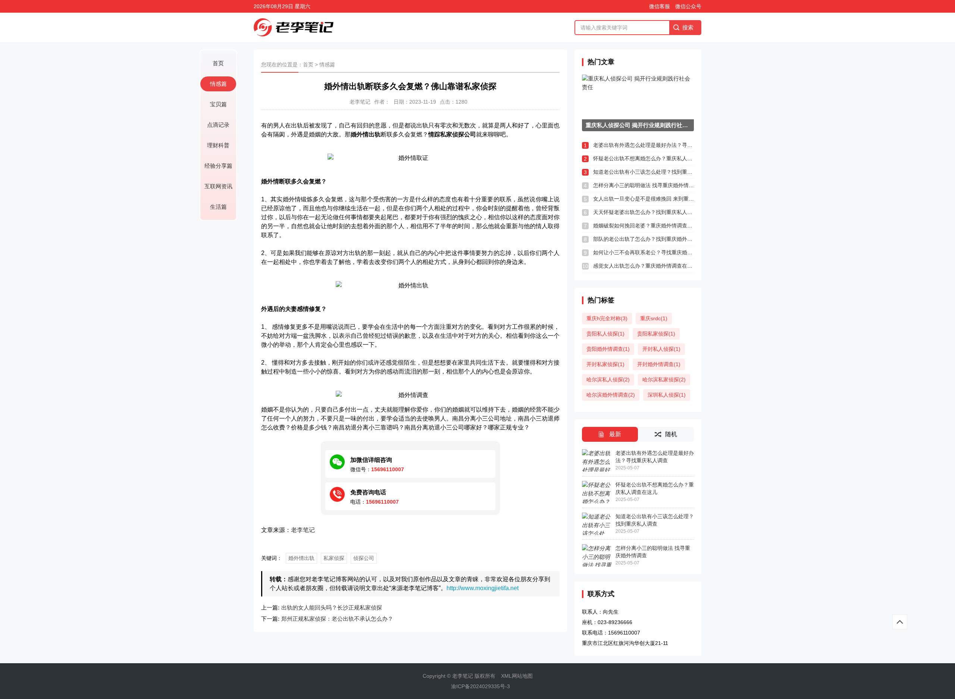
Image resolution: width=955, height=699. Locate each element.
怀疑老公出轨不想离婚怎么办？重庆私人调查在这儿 (653, 158)
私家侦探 (333, 558)
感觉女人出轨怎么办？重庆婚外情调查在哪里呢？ (650, 266)
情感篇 (218, 84)
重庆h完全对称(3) (606, 318)
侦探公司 (363, 558)
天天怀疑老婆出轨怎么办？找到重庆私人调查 (645, 212)
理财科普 (218, 145)
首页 (218, 63)
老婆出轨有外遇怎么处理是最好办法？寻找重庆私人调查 (658, 145)
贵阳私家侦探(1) (656, 334)
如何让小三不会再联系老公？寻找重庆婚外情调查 (650, 252)
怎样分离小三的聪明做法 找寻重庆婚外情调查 (646, 185)
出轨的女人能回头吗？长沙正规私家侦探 (331, 607)
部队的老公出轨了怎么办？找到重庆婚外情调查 (648, 239)
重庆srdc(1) (653, 318)
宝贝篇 (218, 104)
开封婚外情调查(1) (658, 364)
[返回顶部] (899, 621)
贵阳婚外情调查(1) (608, 349)
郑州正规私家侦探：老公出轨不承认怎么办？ (337, 618)
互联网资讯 (218, 186)
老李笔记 (303, 530)
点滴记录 (218, 125)
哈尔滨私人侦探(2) (608, 379)
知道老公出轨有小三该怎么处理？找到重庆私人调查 (653, 172)
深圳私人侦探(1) (667, 395)
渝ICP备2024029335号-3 (480, 686)
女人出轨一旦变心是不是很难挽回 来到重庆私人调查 (654, 199)
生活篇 (218, 207)
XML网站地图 (517, 676)
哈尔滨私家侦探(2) (664, 379)
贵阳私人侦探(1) (605, 334)
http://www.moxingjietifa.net (483, 588)
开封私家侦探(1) (605, 364)
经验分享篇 (218, 166)
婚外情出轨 (301, 558)
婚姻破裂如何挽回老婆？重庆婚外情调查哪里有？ (650, 226)
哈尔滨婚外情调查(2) (610, 395)
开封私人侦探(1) (661, 349)
